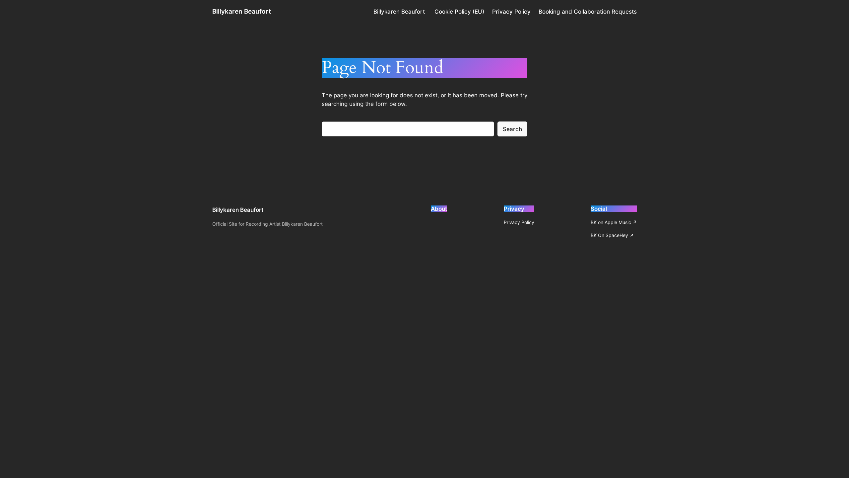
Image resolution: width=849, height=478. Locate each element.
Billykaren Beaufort (241, 11)
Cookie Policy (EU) (459, 11)
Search (512, 129)
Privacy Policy (511, 11)
